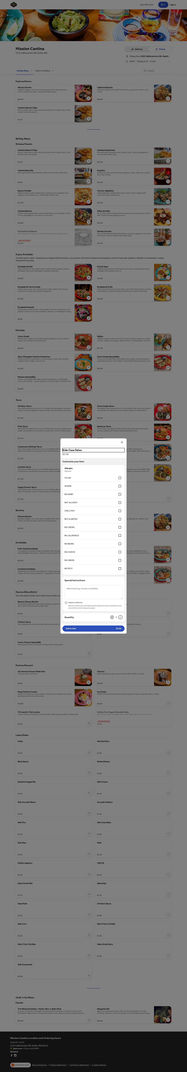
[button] (93, 628)
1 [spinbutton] (116, 617)
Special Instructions (74, 580)
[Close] (122, 442)
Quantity (69, 617)
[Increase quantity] (120, 617)
